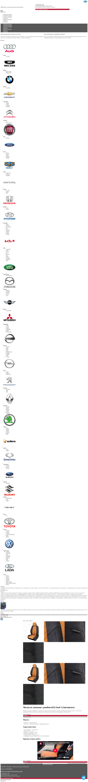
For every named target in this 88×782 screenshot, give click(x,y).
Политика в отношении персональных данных (12, 771)
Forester (8, 483)
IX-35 (7, 229)
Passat (7, 558)
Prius (7, 535)
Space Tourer (9, 122)
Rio (7, 255)
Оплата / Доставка (7, 16)
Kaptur (7, 410)
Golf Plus (8, 555)
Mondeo (8, 156)
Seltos (7, 256)
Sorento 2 (8, 259)
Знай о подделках (7, 19)
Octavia (7, 431)
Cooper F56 (8, 310)
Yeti (7, 434)
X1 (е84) (8, 87)
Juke (7, 348)
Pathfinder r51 (9, 351)
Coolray (8, 174)
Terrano (7, 354)
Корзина (2, 780)
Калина (8, 579)
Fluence (7, 409)
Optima (7, 254)
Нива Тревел (9, 581)
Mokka (7, 373)
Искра (7, 578)
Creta (7, 224)
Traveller (8, 389)
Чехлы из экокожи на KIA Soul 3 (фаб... (33, 763)
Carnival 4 (8, 249)
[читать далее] (21, 594)
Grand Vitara (9, 498)
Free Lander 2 (9, 275)
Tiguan (7, 560)
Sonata (7, 233)
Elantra (7, 225)
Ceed (7, 250)
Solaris (7, 231)
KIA (24, 620)
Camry (7, 532)
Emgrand (8, 175)
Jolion (7, 191)
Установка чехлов (7, 15)
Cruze (7, 104)
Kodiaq (7, 429)
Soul (7, 260)
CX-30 (7, 293)
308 (7, 390)
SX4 (7, 499)
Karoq (7, 430)
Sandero (8, 413)
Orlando (8, 106)
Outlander (8, 329)
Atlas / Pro (8, 173)
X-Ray (7, 584)
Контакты (5, 21)
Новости (5, 20)
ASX (7, 325)
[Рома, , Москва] (3, 608)
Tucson (7, 234)
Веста (7, 575)
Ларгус (7, 580)
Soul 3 (30, 620)
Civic (7, 208)
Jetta (7, 554)
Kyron (7, 466)
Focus (7, 153)
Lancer (7, 328)
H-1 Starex (8, 226)
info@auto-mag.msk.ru (48, 764)
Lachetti (8, 105)
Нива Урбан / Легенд (11, 583)
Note (7, 350)
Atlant (7, 450)
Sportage (8, 258)
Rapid (7, 433)
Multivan (8, 557)
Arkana (7, 406)
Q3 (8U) (8, 56)
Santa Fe (8, 230)
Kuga (7, 155)
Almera (7, 346)
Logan (7, 411)
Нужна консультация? (6, 779)
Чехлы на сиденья (7, 14)
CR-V (7, 209)
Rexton (7, 468)
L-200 (7, 326)
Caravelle (8, 553)
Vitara (7, 500)
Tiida (7, 355)
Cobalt (7, 102)
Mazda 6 (8, 291)
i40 (6, 228)
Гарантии (5, 18)
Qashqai (8, 353)
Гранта (7, 577)
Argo (7, 449)
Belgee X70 (8, 72)
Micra (7, 349)
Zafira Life (8, 374)
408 (7, 391)
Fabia (7, 428)
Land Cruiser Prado (10, 534)
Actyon (7, 465)
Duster (7, 408)
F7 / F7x (8, 190)
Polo (7, 559)
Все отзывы (3, 616)
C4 (6, 121)
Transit (7, 157)
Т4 (6, 515)
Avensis (7, 530)
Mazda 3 (8, 290)
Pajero (7, 330)
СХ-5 (7, 294)
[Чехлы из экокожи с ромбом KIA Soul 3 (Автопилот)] (33, 641)
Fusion (7, 154)
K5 (6, 253)
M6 (7, 193)
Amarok (8, 552)
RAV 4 (7, 536)
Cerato (7, 251)
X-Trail (7, 356)
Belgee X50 (8, 71)
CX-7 (7, 295)
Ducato (7, 137)
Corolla (7, 533)
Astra (7, 371)
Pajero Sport (8, 331)
